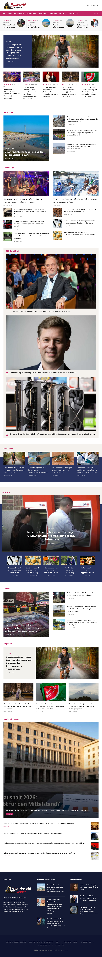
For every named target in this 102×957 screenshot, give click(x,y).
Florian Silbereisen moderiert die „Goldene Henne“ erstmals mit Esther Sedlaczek (51, 91)
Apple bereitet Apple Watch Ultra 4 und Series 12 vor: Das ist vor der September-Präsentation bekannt (31, 236)
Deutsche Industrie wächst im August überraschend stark (33, 570)
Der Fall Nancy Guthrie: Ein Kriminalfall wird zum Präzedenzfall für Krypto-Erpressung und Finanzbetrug (56, 923)
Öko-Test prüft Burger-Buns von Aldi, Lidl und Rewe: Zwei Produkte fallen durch (51, 570)
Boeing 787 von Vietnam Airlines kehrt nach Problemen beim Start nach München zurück (81, 146)
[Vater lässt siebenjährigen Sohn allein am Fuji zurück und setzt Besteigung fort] (70, 23)
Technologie (30, 13)
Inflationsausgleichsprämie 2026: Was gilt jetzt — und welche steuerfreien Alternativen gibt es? (39, 853)
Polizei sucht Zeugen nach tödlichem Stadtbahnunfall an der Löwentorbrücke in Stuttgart (82, 622)
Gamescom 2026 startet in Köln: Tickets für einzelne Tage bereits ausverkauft (11, 93)
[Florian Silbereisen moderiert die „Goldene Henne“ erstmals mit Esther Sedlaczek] (51, 77)
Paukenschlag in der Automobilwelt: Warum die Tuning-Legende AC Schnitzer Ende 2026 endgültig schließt (44, 843)
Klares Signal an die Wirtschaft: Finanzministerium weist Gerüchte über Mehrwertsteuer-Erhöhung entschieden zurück (55, 906)
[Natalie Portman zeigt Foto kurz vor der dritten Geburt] (74, 887)
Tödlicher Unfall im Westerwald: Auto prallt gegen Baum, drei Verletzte (9, 26)
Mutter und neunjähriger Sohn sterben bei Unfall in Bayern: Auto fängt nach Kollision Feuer (81, 609)
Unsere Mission (87, 942)
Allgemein (62, 13)
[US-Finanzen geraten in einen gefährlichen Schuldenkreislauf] (14, 560)
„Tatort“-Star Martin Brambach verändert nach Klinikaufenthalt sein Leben (40, 311)
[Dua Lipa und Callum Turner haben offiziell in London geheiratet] (74, 899)
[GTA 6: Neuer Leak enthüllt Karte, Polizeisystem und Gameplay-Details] (76, 183)
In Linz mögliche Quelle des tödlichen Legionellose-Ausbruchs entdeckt (38, 470)
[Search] (95, 13)
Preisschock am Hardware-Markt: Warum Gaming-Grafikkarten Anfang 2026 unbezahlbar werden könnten (52, 434)
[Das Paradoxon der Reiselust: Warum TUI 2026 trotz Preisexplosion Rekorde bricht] (41, 887)
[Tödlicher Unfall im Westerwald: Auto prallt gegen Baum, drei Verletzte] (21, 23)
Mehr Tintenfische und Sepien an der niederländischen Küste (34, 26)
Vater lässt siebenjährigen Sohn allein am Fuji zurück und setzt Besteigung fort (58, 26)
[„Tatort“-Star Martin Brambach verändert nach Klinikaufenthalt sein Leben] (51, 281)
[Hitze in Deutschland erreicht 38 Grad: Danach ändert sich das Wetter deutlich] (95, 836)
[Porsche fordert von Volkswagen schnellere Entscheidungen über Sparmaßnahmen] (57, 223)
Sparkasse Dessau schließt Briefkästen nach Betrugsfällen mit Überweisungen (69, 570)
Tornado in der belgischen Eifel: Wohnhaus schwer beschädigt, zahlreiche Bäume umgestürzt (82, 119)
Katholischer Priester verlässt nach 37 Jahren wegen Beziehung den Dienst (69, 91)
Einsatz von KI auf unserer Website (43, 942)
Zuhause (53, 13)
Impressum (59, 945)
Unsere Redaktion (45, 945)
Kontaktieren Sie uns (69, 942)
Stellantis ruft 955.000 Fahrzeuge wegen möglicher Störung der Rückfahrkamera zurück (29, 223)
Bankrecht (72, 13)
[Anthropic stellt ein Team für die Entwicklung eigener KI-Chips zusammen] (57, 235)
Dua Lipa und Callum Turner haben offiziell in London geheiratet (88, 898)
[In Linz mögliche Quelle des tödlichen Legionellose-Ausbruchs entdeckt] (39, 458)
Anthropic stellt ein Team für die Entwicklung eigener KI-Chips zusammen (79, 233)
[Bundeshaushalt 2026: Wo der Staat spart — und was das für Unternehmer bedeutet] (51, 770)
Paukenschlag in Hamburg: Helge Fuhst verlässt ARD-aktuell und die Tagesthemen (43, 373)
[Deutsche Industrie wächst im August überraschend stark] (33, 560)
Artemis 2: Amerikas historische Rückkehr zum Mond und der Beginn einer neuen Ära (89, 910)
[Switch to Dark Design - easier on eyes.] (98, 13)
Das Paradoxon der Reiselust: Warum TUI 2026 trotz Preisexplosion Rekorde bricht (55, 889)
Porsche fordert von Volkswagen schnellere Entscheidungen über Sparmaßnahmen (80, 222)
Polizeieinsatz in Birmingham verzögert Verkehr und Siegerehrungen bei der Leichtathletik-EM (82, 132)
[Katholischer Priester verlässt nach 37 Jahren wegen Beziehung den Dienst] (70, 77)
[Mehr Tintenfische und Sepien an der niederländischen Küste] (46, 23)
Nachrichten (18, 13)
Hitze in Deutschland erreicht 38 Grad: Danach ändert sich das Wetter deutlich (32, 833)
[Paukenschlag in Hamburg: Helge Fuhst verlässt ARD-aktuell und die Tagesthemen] (51, 342)
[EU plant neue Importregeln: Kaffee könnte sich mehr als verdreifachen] (57, 212)
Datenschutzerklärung (16, 942)
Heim (10, 13)
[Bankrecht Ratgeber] (14, 5)
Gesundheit (42, 13)
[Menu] (4, 13)
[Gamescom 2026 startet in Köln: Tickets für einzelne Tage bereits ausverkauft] (12, 77)
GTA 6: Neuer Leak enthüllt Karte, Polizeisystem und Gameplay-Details (75, 200)
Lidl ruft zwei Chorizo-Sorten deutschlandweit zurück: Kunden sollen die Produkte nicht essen (31, 93)
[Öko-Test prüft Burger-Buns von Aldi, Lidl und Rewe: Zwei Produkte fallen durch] (51, 560)
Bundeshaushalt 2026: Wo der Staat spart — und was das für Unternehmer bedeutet (48, 810)
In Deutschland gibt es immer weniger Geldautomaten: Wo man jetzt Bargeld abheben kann (82, 26)
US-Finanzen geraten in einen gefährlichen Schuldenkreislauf (14, 570)
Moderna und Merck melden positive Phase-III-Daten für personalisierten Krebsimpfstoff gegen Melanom (87, 470)
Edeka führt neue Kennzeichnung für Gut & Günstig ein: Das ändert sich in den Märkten (89, 91)
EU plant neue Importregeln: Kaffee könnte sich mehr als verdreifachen (80, 210)
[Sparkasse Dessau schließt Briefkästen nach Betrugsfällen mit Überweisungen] (69, 560)
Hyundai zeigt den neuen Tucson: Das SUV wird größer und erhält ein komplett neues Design (30, 211)
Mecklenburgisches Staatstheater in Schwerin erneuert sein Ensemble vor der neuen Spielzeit (38, 823)
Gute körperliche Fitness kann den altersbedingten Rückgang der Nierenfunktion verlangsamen (14, 51)
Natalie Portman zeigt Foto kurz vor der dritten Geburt (89, 887)
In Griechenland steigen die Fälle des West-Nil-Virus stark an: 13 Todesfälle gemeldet (62, 470)
